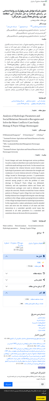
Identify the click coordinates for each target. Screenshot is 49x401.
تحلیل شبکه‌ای (30, 101)
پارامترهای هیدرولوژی (38, 103)
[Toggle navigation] (25, 4)
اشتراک (8, 384)
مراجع (39, 233)
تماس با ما (42, 327)
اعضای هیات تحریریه (38, 322)
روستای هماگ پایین (23, 103)
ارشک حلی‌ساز (12, 26)
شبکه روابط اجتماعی (18, 101)
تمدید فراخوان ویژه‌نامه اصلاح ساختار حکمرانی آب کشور (27, 338)
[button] (40, 393)
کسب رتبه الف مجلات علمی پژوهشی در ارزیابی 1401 (29, 348)
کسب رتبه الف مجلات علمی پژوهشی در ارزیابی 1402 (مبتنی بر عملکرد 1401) (26, 345)
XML (39, 262)
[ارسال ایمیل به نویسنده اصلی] (31, 26)
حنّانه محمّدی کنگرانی (39, 26)
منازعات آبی (41, 101)
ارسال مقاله (41, 325)
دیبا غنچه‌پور (24, 26)
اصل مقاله (34, 266)
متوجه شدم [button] (41, 398)
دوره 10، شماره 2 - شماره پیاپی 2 (13, 244)
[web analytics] (41, 368)
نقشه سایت (41, 330)
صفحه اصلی (41, 317)
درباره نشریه (41, 320)
